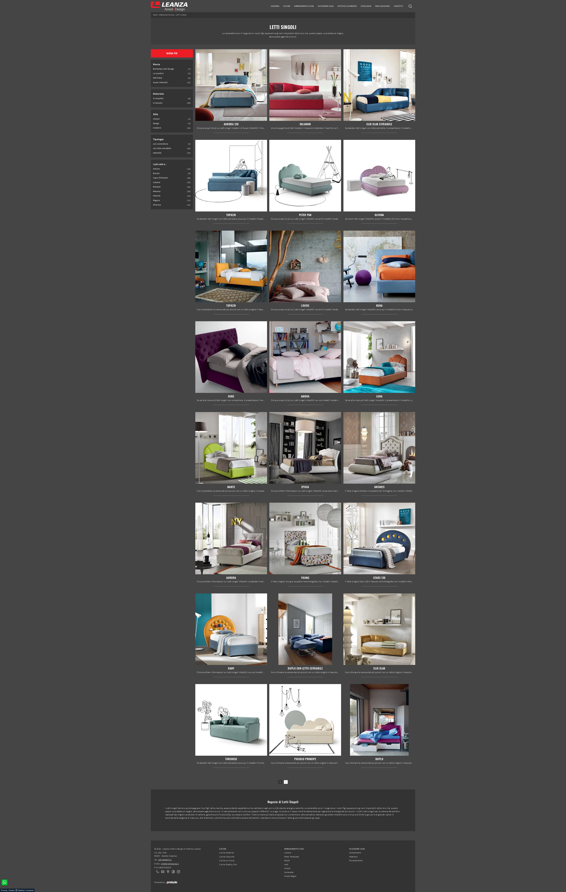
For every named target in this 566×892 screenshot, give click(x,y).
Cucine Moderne (226, 852)
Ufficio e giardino (347, 6)
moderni (157, 128)
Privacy (4, 890)
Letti (286, 864)
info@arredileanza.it (170, 863)
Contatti (398, 6)
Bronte (156, 173)
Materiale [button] (158, 93)
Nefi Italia (157, 78)
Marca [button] (156, 64)
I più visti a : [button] (159, 164)
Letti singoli (181, 15)
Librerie (287, 852)
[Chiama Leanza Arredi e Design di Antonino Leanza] (156, 871)
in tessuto (157, 103)
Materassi (353, 856)
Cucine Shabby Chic (228, 864)
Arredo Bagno (290, 876)
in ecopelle (158, 98)
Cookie (11, 890)
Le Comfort (158, 73)
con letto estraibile (162, 148)
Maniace (157, 187)
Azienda (275, 6)
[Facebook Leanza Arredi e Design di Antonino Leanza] (172, 871)
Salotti (287, 860)
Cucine (286, 6)
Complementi (355, 852)
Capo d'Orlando (160, 178)
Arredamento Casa (304, 6)
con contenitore (160, 144)
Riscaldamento (356, 860)
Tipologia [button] (158, 139)
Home (155, 15)
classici (156, 119)
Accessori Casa (326, 6)
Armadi (287, 868)
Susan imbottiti (160, 82)
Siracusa (157, 205)
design (156, 123)
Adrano (156, 169)
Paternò (157, 196)
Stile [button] (155, 114)
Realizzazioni (382, 6)
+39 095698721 (165, 859)
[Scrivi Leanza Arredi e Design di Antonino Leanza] (161, 871)
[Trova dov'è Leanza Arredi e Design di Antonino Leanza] (167, 871)
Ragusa (156, 200)
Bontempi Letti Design (163, 69)
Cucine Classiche (226, 856)
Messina (157, 191)
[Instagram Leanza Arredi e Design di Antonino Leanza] (177, 871)
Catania (156, 182)
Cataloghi (366, 6)
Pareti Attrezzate (291, 856)
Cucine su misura (226, 860)
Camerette (289, 872)
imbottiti (157, 153)
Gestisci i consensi (26, 890)
